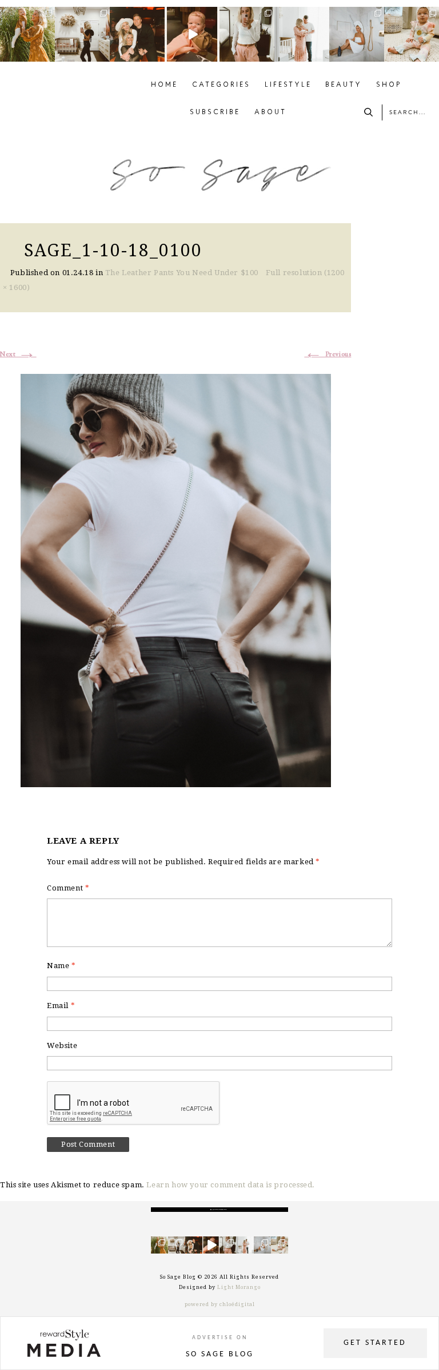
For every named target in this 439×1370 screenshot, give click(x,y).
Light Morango (239, 1287)
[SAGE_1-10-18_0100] (176, 579)
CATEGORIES (221, 85)
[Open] (27, 34)
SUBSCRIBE (215, 112)
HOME (164, 85)
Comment (68, 888)
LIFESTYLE (288, 85)
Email (61, 1005)
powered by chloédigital (220, 1304)
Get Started (375, 1343)
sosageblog (27, 16)
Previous (327, 354)
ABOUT (270, 112)
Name (61, 965)
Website (62, 1045)
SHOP (389, 85)
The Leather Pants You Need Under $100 (181, 272)
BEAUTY (343, 85)
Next (18, 354)
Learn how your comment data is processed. (230, 1184)
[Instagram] (48, 55)
